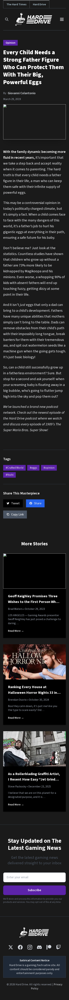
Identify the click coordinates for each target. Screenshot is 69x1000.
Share (37, 503)
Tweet (15, 503)
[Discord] (39, 947)
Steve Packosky (17, 786)
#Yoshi (9, 475)
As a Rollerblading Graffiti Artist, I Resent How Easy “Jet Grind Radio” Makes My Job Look (34, 779)
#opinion (49, 468)
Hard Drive (39, 4)
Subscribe (34, 890)
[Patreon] (49, 947)
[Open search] (6, 19)
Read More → (16, 631)
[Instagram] (29, 947)
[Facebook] (20, 947)
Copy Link (17, 514)
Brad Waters (15, 609)
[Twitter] (10, 947)
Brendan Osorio (17, 700)
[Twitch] (58, 947)
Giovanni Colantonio (22, 93)
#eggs (33, 468)
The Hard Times (16, 4)
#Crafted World (14, 468)
